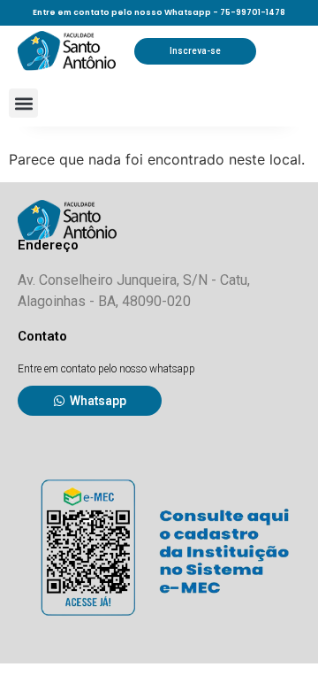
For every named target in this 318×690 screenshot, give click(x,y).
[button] (23, 103)
